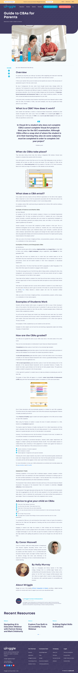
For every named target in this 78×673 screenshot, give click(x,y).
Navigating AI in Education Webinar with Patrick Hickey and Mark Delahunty (13, 627)
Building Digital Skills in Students (62, 625)
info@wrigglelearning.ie (9, 658)
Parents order (49, 1)
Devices (34, 6)
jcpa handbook (21, 465)
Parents (28, 6)
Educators (21, 6)
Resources (6, 21)
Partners (40, 6)
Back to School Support (9, 1)
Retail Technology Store (64, 6)
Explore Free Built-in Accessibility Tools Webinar (37, 626)
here (23, 289)
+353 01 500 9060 (7, 661)
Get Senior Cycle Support (50, 6)
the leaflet (29, 465)
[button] (73, 6)
